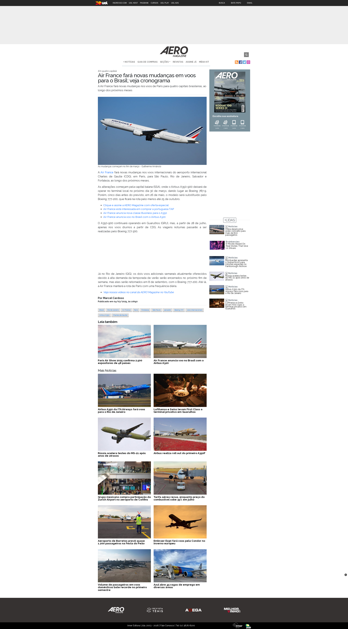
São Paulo (157, 310)
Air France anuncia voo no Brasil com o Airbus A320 (134, 216)
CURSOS (154, 3)
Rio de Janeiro (113, 310)
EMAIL (249, 3)
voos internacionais (194, 310)
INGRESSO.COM (120, 3)
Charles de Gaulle (120, 315)
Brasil (101, 310)
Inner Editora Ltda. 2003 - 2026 (143, 625)
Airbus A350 (104, 315)
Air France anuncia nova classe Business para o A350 (135, 212)
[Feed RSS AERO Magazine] (236, 62)
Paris (136, 310)
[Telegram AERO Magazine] (244, 62)
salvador (167, 310)
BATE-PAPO (236, 3)
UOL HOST (133, 3)
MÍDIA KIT (204, 62)
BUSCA (222, 3)
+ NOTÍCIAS (129, 62)
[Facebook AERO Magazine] (240, 62)
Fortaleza (145, 310)
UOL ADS (175, 3)
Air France (106, 172)
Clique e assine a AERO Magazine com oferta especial (136, 205)
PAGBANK (144, 3)
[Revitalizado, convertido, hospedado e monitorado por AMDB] (248, 626)
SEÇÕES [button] (164, 62)
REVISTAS (178, 62)
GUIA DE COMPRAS (147, 62)
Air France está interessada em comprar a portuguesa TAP (138, 208)
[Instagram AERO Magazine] (248, 62)
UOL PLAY (164, 3)
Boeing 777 (179, 310)
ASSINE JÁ (191, 62)
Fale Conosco (167, 625)
